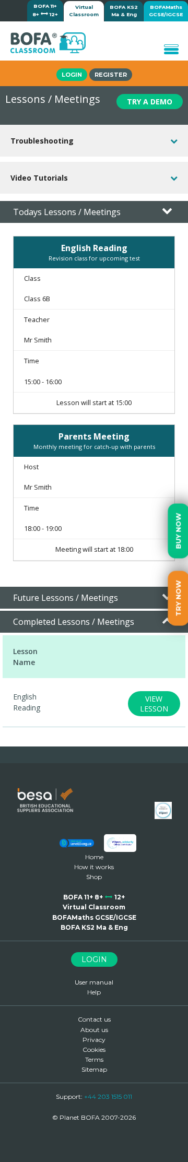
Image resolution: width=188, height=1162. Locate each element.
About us (94, 1030)
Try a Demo (149, 101)
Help (94, 992)
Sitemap (94, 1069)
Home (94, 857)
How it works (94, 867)
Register (111, 74)
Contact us (94, 1019)
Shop (94, 877)
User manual (94, 982)
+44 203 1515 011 (108, 1096)
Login (72, 74)
